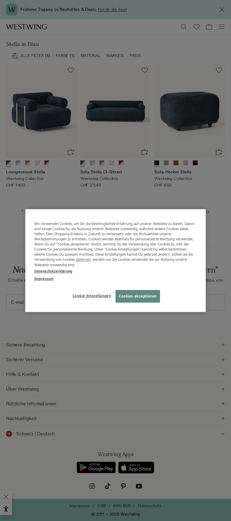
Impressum (44, 278)
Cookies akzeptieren (138, 296)
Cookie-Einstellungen (91, 296)
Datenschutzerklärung (53, 271)
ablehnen (83, 259)
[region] (115, 260)
